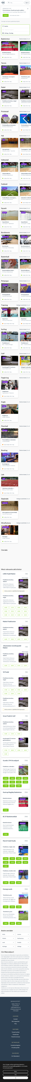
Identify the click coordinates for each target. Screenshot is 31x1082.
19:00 (5, 611)
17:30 (12, 607)
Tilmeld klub (15, 1034)
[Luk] (28, 9)
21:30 (12, 615)
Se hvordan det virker (15, 15)
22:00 (18, 615)
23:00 (18, 693)
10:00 (12, 778)
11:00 (18, 778)
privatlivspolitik (15, 1066)
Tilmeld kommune (15, 1036)
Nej (15, 1074)
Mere (15, 1071)
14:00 (12, 782)
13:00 (5, 782)
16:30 (5, 607)
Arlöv (3, 934)
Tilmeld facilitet (15, 1032)
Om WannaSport (15, 1056)
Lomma (19, 934)
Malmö (4, 938)
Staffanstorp (20, 938)
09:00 (5, 778)
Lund (3, 942)
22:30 (25, 615)
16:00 (5, 639)
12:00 (25, 778)
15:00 (18, 782)
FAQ (15, 1023)
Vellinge (19, 946)
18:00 (18, 607)
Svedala (19, 942)
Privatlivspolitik (15, 1047)
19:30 (12, 611)
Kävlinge (4, 946)
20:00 (18, 611)
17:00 (5, 689)
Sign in (27, 2)
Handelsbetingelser (15, 1045)
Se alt (28, 38)
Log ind (5, 15)
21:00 (5, 615)
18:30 (25, 607)
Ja (15, 1077)
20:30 (25, 611)
